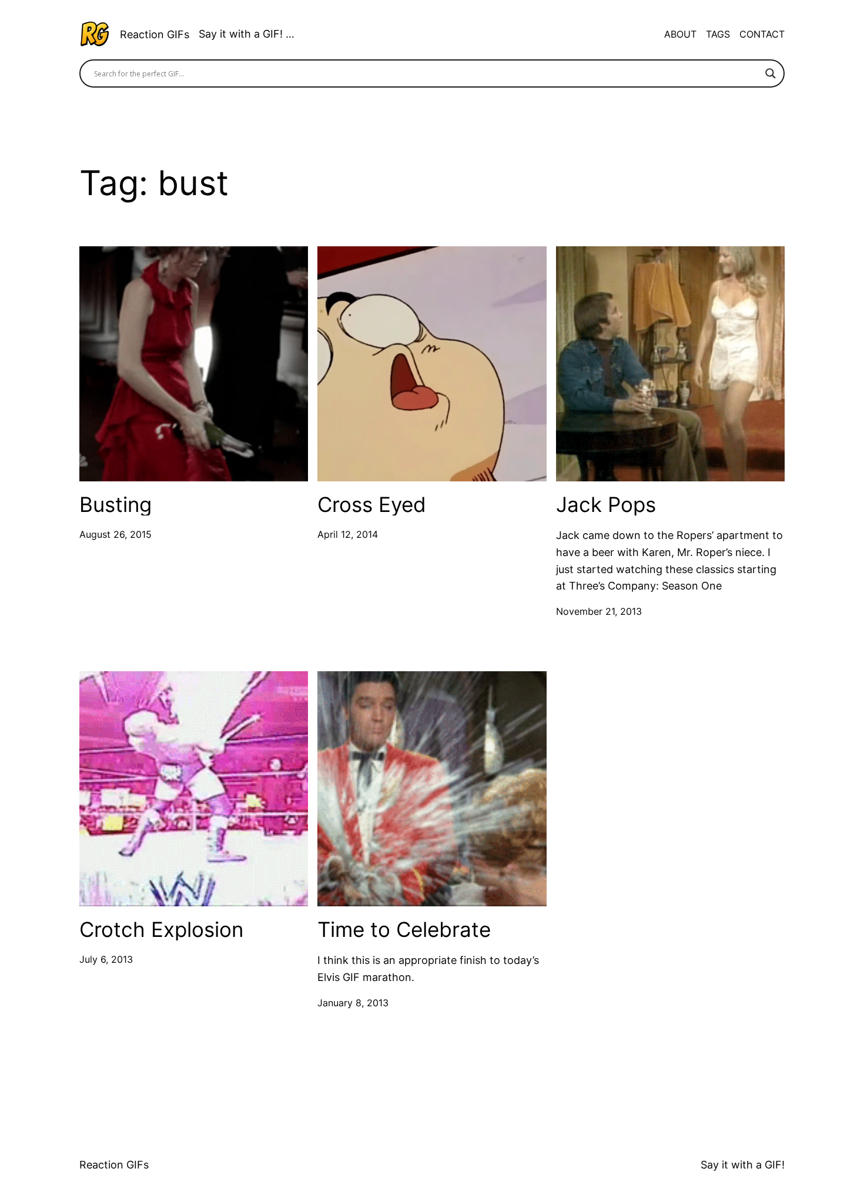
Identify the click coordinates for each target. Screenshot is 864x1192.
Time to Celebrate (404, 929)
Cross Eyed (371, 504)
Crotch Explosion (161, 929)
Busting (115, 504)
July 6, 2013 (106, 959)
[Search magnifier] (770, 73)
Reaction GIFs (154, 34)
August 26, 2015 (115, 534)
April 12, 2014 (347, 534)
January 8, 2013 (353, 1003)
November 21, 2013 (599, 611)
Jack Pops (606, 504)
